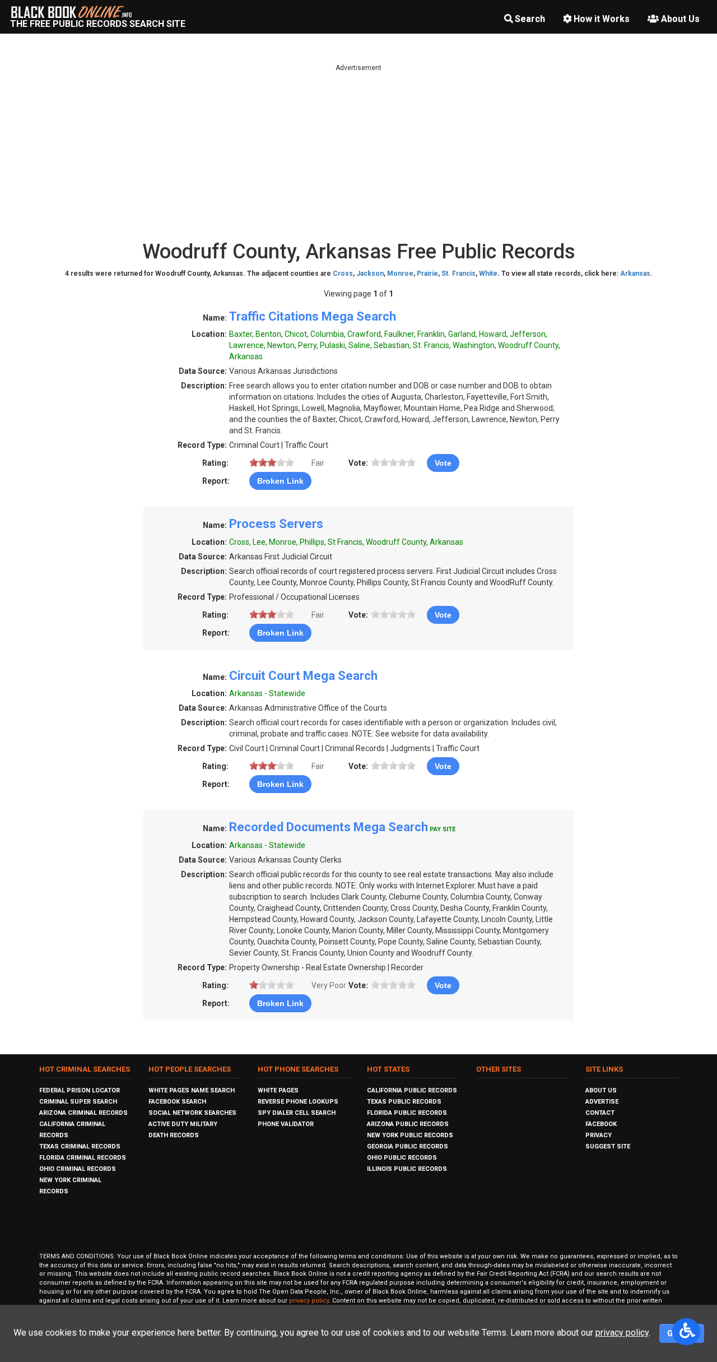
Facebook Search (177, 1101)
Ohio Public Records (402, 1157)
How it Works (602, 18)
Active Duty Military (182, 1124)
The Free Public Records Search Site (97, 23)
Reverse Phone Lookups (298, 1101)
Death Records (173, 1135)
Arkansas (635, 273)
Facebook (601, 1124)
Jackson (370, 273)
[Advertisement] (358, 151)
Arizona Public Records (408, 1124)
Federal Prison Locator (79, 1090)
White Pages (278, 1090)
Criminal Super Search (78, 1101)
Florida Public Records (407, 1113)
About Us (680, 18)
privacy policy (309, 1300)
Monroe (400, 273)
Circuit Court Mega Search (303, 676)
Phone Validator (286, 1124)
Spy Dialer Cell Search (297, 1113)
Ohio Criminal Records (77, 1169)
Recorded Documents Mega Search (328, 827)
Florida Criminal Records (82, 1157)
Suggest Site (607, 1146)
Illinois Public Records (407, 1169)
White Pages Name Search (191, 1090)
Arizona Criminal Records (83, 1113)
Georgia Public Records (407, 1146)
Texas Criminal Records (79, 1146)
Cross (343, 273)
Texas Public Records (404, 1101)
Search (530, 18)
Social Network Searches (192, 1113)
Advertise (601, 1101)
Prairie (427, 273)
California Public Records (412, 1090)
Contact (599, 1113)
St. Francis (458, 273)
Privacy (598, 1135)
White (488, 273)
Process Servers (276, 524)
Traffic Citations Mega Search (312, 316)
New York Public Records (410, 1135)
